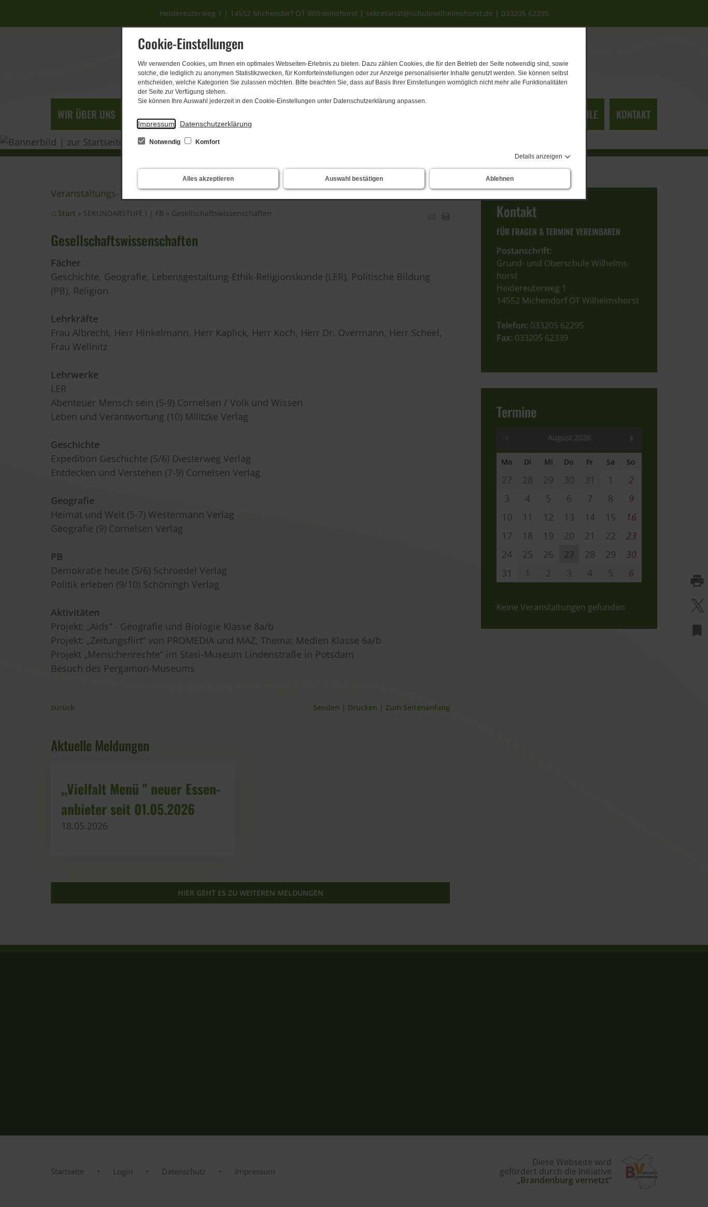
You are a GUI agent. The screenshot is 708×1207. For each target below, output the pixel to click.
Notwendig (165, 142)
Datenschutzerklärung (216, 124)
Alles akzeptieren (208, 178)
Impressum (156, 124)
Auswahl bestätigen (354, 178)
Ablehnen (500, 178)
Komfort (207, 142)
